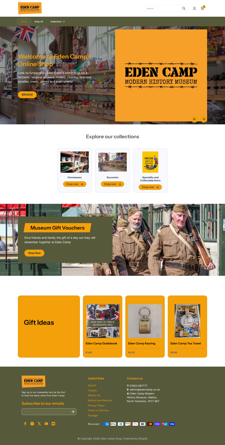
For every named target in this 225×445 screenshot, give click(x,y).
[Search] (183, 8)
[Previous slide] (194, 119)
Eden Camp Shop (111, 438)
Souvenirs (112, 177)
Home (24, 21)
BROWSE (27, 94)
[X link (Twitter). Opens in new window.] (39, 423)
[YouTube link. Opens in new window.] (46, 423)
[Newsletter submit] (72, 411)
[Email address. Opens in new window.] (53, 423)
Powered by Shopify (135, 438)
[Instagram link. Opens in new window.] (32, 423)
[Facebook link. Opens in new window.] (25, 423)
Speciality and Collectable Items (150, 179)
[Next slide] (203, 119)
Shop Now (34, 253)
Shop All (39, 21)
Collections (56, 21)
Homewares (75, 177)
